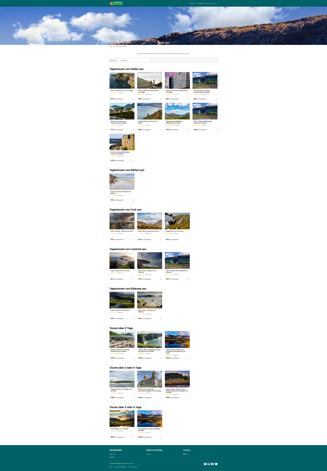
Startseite (192, 3)
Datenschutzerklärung (120, 467)
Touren (200, 3)
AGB (110, 467)
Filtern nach (113, 60)
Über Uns (206, 3)
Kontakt (214, 3)
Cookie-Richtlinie (132, 467)
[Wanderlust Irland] (116, 3)
